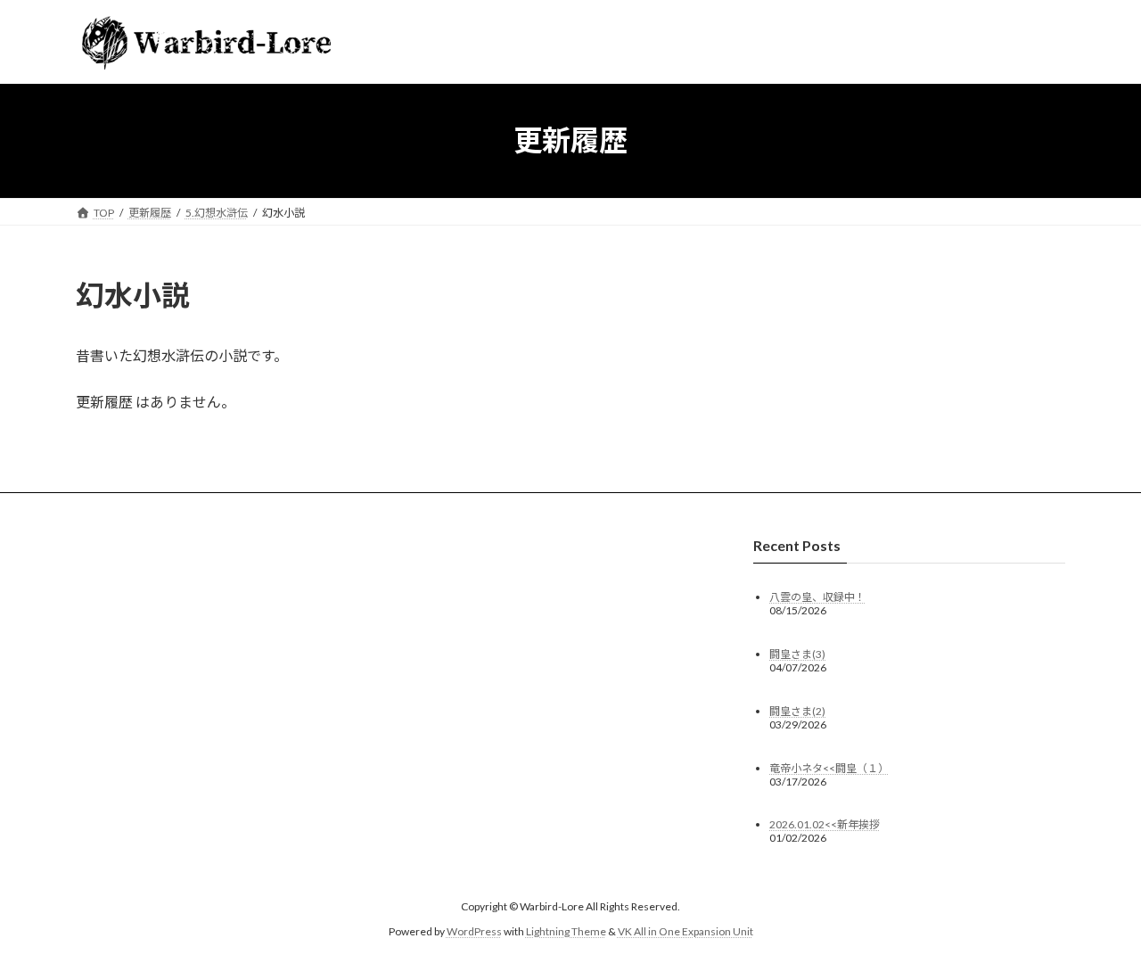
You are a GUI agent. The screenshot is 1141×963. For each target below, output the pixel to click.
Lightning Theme (566, 931)
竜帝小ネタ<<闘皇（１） (829, 767)
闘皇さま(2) (797, 710)
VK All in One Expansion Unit (685, 931)
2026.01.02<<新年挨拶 (824, 824)
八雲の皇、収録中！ (817, 596)
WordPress (474, 931)
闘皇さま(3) (797, 653)
